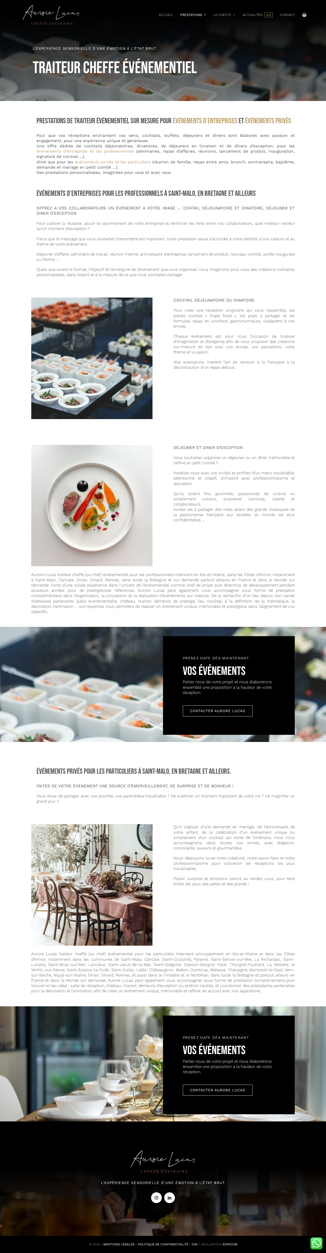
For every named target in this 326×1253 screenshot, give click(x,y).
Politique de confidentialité (163, 1244)
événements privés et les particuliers (113, 162)
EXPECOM (230, 1244)
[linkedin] (169, 1197)
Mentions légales (119, 1244)
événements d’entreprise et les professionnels (85, 151)
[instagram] (156, 1197)
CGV (195, 1244)
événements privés (268, 121)
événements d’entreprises (205, 121)
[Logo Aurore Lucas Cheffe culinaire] (51, 4)
